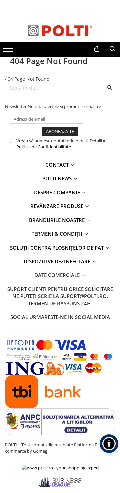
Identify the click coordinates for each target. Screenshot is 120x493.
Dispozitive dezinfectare (58, 261)
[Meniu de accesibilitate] (109, 443)
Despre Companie (57, 192)
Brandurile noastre (57, 220)
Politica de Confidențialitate (43, 147)
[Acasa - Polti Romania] (60, 30)
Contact (57, 164)
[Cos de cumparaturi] (97, 49)
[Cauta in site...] (112, 49)
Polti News (57, 178)
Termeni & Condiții (58, 233)
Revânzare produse (57, 206)
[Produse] (9, 51)
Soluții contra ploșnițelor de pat (57, 247)
